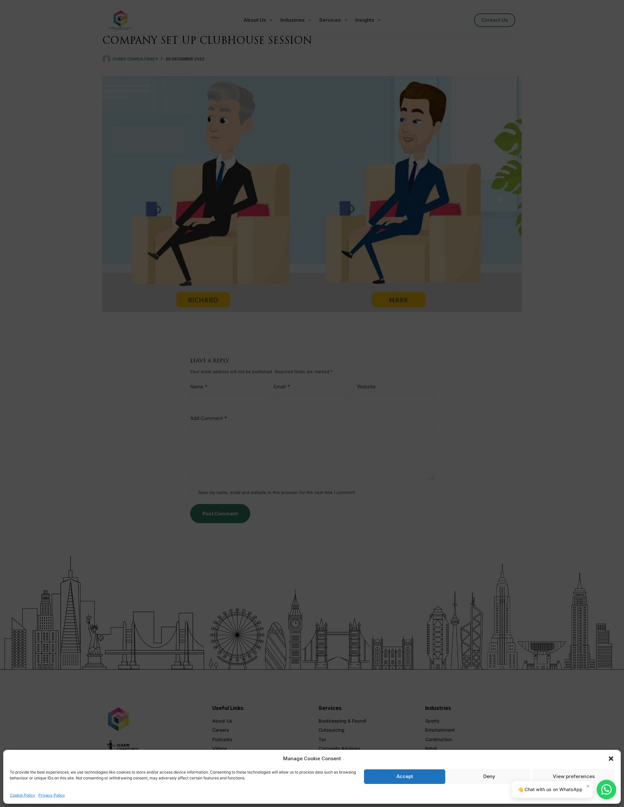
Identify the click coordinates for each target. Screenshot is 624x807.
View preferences (574, 776)
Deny (489, 776)
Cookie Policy (22, 795)
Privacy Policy (51, 795)
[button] (611, 758)
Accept (404, 776)
